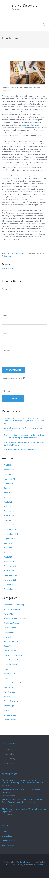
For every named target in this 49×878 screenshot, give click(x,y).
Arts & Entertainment (13, 609)
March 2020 (9, 561)
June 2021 (8, 492)
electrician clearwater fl (31, 125)
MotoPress (10, 865)
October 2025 (10, 474)
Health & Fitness (11, 650)
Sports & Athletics (11, 701)
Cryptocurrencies (11, 627)
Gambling (8, 646)
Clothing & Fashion (11, 623)
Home (4, 43)
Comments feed (8, 840)
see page (18, 202)
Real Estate (8, 687)
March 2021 (9, 506)
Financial (7, 637)
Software (7, 696)
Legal (6, 669)
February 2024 (10, 479)
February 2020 (10, 566)
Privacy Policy (9, 758)
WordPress (38, 865)
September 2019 (11, 589)
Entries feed (7, 836)
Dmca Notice (9, 754)
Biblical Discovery (26, 862)
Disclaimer (8, 749)
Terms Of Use (9, 763)
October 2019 (10, 584)
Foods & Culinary (11, 641)
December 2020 (10, 520)
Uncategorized (10, 715)
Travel (6, 710)
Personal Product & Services (15, 683)
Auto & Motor (9, 614)
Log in (4, 831)
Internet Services (11, 664)
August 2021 (9, 483)
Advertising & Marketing (14, 605)
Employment (9, 632)
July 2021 (8, 488)
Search (13, 398)
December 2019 (10, 575)
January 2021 (9, 515)
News (6, 678)
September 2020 (11, 534)
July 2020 (8, 543)
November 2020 (10, 525)
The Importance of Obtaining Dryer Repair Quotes (24, 449)
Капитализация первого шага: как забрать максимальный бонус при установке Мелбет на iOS (24, 420)
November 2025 (10, 470)
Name (4, 315)
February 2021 (10, 511)
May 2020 (8, 552)
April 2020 (8, 557)
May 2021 (8, 497)
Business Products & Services (16, 618)
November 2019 (10, 580)
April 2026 (8, 465)
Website (6, 350)
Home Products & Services (15, 660)
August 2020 (9, 538)
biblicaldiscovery (18, 253)
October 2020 (10, 529)
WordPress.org (8, 845)
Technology (9, 706)
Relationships (9, 692)
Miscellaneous (8, 268)
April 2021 (8, 502)
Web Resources (10, 719)
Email (4, 333)
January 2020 (9, 571)
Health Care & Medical (13, 655)
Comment (6, 289)
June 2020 (8, 548)
